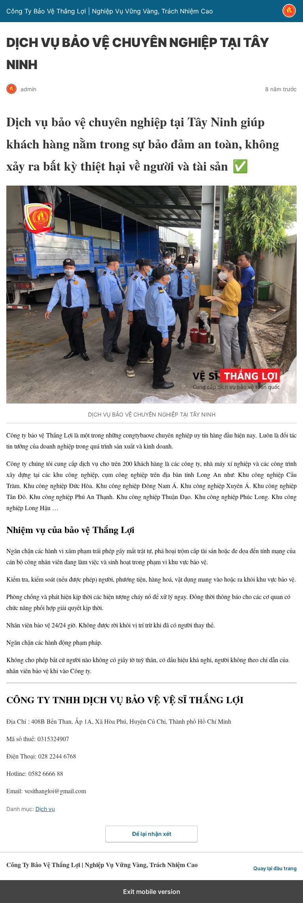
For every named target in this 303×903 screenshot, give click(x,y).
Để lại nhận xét (151, 833)
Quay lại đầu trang (275, 868)
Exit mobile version (151, 891)
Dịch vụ (45, 808)
